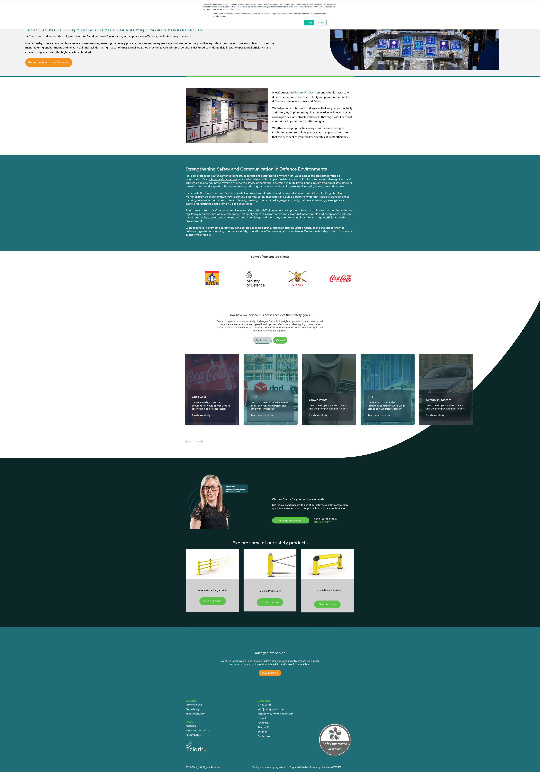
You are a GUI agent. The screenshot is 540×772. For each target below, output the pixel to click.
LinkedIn (262, 718)
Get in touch (262, 340)
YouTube (262, 731)
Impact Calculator (195, 713)
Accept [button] (309, 22)
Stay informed (270, 672)
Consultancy (192, 709)
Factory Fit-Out (303, 92)
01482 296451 (265, 704)
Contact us (344, 442)
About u (190, 725)
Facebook (263, 722)
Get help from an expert (290, 520)
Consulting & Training (262, 210)
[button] (188, 442)
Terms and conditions (198, 730)
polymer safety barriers (222, 179)
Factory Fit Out (194, 704)
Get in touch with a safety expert (49, 62)
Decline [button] (321, 22)
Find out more (212, 600)
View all (280, 340)
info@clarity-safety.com (271, 709)
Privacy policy (193, 734)
